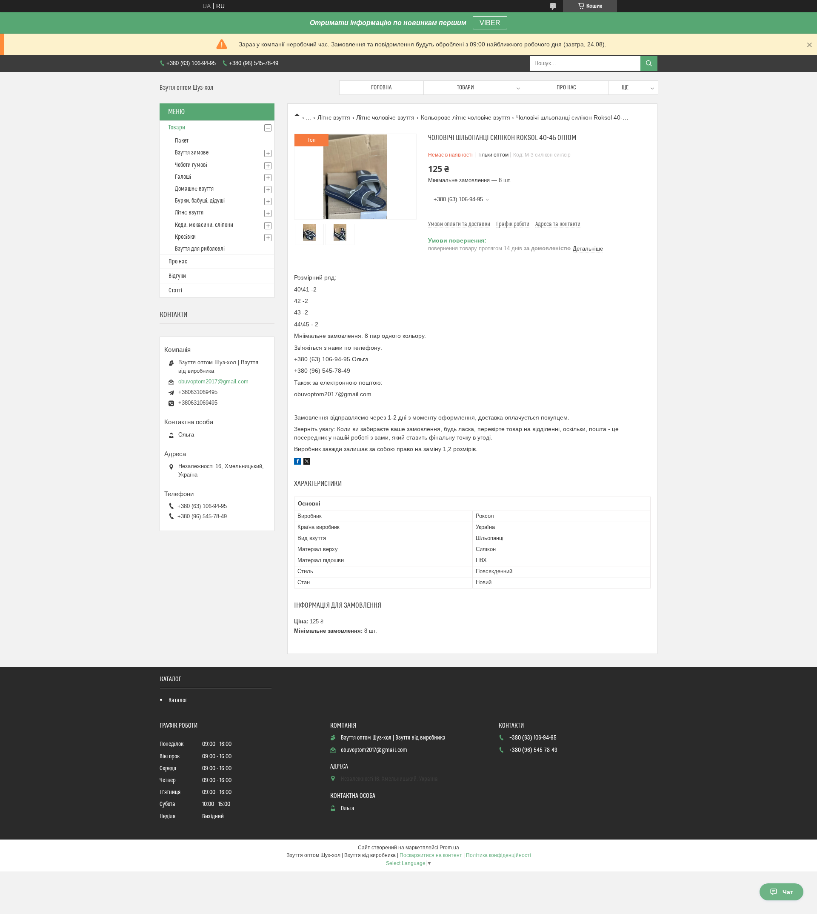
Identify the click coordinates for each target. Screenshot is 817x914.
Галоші (183, 177)
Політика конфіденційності (498, 855)
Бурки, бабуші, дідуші (200, 200)
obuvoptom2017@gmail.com (213, 381)
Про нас (566, 87)
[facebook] (297, 462)
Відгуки (177, 276)
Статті (175, 290)
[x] (306, 462)
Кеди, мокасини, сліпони (204, 225)
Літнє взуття (333, 117)
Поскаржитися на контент (431, 855)
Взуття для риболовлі (200, 249)
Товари (465, 87)
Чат (788, 891)
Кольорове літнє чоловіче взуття (465, 117)
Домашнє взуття (194, 189)
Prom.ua (449, 848)
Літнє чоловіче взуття (385, 117)
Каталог (178, 700)
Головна (381, 87)
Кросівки (185, 237)
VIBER (490, 22)
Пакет (182, 140)
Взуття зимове (192, 152)
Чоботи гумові (191, 165)
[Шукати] (648, 63)
